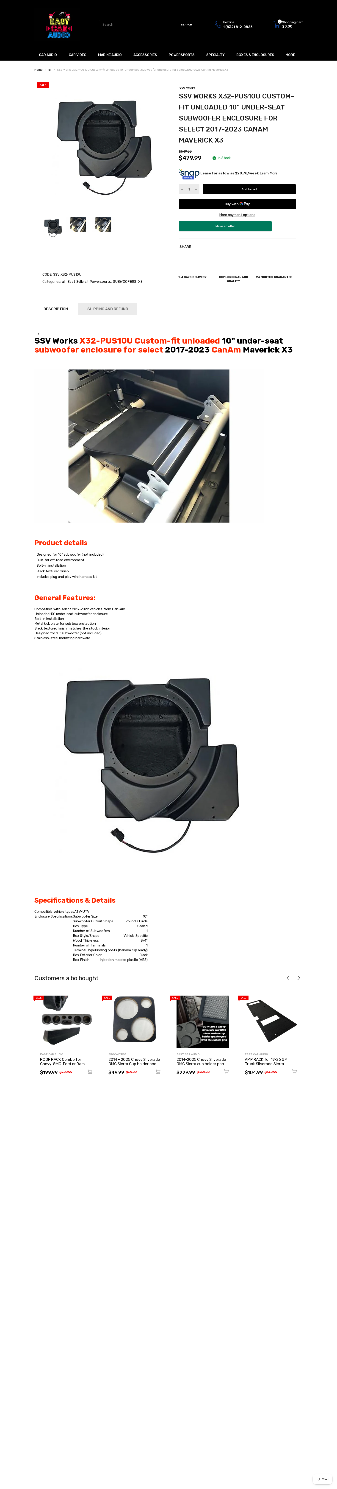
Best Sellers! (77, 282)
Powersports (99, 282)
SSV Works (187, 88)
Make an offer (225, 227)
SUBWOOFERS (124, 282)
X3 (140, 282)
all (63, 282)
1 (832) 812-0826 (238, 27)
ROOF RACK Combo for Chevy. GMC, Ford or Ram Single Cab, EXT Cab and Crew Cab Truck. (62, 1066)
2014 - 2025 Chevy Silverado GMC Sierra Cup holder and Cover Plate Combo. (134, 1063)
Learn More (268, 173)
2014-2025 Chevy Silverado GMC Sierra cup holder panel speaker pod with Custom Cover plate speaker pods (202, 1066)
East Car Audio (51, 1054)
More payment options (237, 215)
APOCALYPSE (117, 1054)
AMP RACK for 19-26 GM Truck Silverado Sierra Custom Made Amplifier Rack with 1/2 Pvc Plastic (271, 1066)
